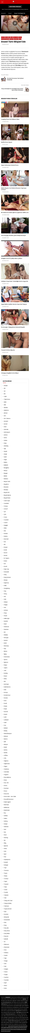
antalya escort (17, 1027)
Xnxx (5, 950)
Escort (5, 552)
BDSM (5, 476)
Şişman (6, 846)
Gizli (5, 599)
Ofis (5, 758)
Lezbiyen (6, 720)
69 (4, 394)
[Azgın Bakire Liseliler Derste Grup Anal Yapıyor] (15, 294)
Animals (6, 429)
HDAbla (6, 635)
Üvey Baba (7, 933)
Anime (5, 435)
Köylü (5, 709)
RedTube (6, 804)
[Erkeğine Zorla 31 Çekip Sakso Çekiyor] (15, 248)
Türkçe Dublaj (7, 903)
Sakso (5, 818)
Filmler (5, 580)
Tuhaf (5, 889)
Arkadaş (6, 446)
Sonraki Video (25, 85)
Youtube (6, 980)
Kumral (6, 711)
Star (5, 857)
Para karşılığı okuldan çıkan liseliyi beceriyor (13, 235)
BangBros (6, 468)
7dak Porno (7, 399)
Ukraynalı (6, 917)
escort (2, 1029)
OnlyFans (6, 769)
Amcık (5, 424)
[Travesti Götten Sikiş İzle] (15, 340)
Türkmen (6, 906)
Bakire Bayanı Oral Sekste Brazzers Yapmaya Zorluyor (13, 188)
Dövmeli (6, 539)
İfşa (11, 37)
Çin (5, 511)
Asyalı (5, 451)
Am (5, 416)
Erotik (5, 550)
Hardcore (6, 626)
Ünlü (5, 922)
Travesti (6, 884)
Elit (4, 544)
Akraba (6, 407)
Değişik (6, 525)
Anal (5, 426)
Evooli (5, 566)
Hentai (5, 640)
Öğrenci (6, 761)
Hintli (5, 643)
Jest (5, 670)
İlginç (5, 654)
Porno (20, 37)
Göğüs (5, 605)
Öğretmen (7, 763)
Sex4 (5, 835)
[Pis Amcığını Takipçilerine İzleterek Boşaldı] (15, 317)
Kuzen (5, 714)
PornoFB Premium (5, 39)
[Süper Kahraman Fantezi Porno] (15, 155)
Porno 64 (6, 794)
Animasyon (7, 432)
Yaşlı (5, 958)
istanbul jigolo (10, 1027)
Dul (5, 542)
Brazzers (6, 487)
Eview (5, 561)
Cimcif (6, 509)
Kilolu (5, 678)
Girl (5, 596)
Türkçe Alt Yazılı (8, 900)
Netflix (5, 752)
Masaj (5, 731)
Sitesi (5, 848)
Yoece (5, 972)
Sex (5, 832)
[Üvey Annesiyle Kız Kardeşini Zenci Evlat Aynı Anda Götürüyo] (26, 89)
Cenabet (6, 503)
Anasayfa (3, 13)
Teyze (5, 873)
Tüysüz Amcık (7, 909)
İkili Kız (5, 651)
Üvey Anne (7, 930)
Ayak (5, 457)
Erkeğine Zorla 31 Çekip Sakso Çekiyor (11, 258)
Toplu (5, 881)
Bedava (6, 479)
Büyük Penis (7, 498)
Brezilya (6, 489)
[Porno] (15, 2)
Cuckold (6, 520)
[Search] (28, 2)
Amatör (6, 421)
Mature (6, 736)
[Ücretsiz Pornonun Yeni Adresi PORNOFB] (3, 79)
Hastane (6, 629)
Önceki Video (5, 75)
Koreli (5, 703)
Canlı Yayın (7, 500)
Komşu (6, 692)
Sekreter (6, 826)
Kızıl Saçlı (6, 684)
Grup (5, 613)
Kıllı (5, 681)
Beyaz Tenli (7, 481)
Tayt (5, 867)
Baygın (6, 473)
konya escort (7, 1031)
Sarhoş (6, 821)
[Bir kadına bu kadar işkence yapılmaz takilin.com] (15, 203)
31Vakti (6, 385)
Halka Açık (6, 618)
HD (9, 37)
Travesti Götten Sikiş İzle (8, 350)
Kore (5, 700)
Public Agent (7, 802)
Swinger (6, 865)
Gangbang (7, 588)
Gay (5, 591)
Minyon (6, 744)
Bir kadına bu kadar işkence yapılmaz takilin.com (15, 212)
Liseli (5, 722)
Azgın (5, 459)
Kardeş (6, 673)
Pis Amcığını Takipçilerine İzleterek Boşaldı (13, 327)
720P (5, 396)
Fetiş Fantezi (7, 577)
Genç (6, 37)
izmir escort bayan (23, 1026)
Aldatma (6, 410)
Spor (5, 854)
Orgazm (6, 774)
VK (4, 941)
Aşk (5, 448)
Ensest (10, 13)
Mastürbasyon (8, 733)
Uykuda (6, 939)
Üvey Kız (6, 936)
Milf (5, 741)
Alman (5, 413)
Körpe (5, 706)
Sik (4, 840)
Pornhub (6, 788)
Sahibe (6, 815)
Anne (5, 437)
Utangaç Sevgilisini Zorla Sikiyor (10, 373)
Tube (5, 887)
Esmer (5, 555)
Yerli (5, 966)
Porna (5, 785)
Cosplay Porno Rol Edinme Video (10, 119)
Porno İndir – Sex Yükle (10, 796)
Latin (5, 717)
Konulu (6, 698)
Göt (5, 607)
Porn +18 (6, 783)
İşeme (5, 659)
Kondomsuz (7, 695)
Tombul (6, 878)
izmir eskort (3, 1027)
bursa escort (24, 1027)
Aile (5, 405)
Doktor (6, 536)
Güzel (5, 615)
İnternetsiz (7, 657)
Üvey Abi (6, 928)
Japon (5, 668)
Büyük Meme (7, 495)
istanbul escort (20, 1029)
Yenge (5, 961)
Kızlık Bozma (7, 687)
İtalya (5, 665)
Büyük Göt (6, 492)
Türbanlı (16, 39)
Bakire (5, 462)
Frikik (5, 585)
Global (5, 602)
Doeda (6, 533)
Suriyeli (6, 862)
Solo (5, 851)
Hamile (6, 621)
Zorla (5, 988)
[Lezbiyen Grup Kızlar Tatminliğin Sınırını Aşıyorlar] (15, 271)
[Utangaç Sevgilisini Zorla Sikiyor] (15, 363)
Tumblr (6, 892)
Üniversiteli (7, 920)
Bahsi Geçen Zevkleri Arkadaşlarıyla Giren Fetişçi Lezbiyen (15, 9)
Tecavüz (11, 39)
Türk (20, 39)
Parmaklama (7, 777)
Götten (6, 610)
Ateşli (5, 454)
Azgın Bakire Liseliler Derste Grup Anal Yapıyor (14, 304)
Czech (5, 522)
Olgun (5, 766)
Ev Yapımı (6, 558)
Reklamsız (6, 807)
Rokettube (7, 810)
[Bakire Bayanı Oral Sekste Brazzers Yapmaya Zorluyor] (15, 178)
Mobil (5, 747)
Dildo (5, 528)
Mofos (5, 750)
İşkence (6, 662)
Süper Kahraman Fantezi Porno (9, 165)
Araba (5, 440)
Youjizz (6, 974)
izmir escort (15, 1026)
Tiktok (5, 876)
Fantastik (6, 572)
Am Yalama (7, 418)
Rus (5, 813)
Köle (5, 689)
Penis (5, 780)
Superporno (7, 859)
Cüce (5, 517)
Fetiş (5, 574)
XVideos (6, 952)
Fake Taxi (6, 569)
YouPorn (6, 977)
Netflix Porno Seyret (6, 142)
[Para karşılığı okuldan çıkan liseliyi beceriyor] (15, 225)
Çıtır (5, 514)
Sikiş (5, 843)
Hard (5, 624)
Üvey (5, 925)
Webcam (6, 944)
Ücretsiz (6, 914)
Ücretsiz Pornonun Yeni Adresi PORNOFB (15, 79)
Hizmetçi (6, 646)
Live (5, 725)
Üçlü (5, 911)
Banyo (5, 470)
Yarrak (5, 955)
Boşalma (6, 484)
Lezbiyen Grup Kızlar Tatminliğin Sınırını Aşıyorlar (14, 281)
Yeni (5, 963)
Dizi (5, 531)
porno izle (10, 1026)
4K (4, 391)
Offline (6, 755)
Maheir (6, 728)
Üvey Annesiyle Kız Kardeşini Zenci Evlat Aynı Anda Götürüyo (12, 89)
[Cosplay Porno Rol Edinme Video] (15, 109)
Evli (5, 563)
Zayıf (5, 983)
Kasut (5, 676)
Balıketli (6, 465)
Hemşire (6, 637)
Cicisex (6, 506)
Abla (5, 402)
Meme (5, 739)
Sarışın (5, 824)
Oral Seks (15, 37)
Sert (5, 829)
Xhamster (6, 947)
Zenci (5, 985)
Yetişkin (6, 969)
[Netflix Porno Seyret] (15, 132)
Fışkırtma (6, 583)
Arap (5, 443)
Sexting (6, 837)
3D (4, 388)
